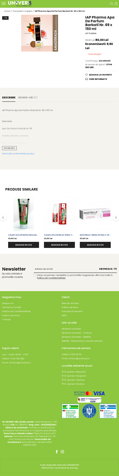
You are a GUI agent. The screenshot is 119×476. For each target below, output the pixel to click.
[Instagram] (62, 452)
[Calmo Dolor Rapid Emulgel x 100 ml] (23, 213)
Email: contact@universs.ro (76, 358)
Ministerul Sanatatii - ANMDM (76, 336)
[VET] (108, 411)
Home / (8, 11)
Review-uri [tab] (28, 97)
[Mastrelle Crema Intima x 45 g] (95, 213)
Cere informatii (98, 79)
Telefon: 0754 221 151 (72, 354)
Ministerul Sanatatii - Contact (77, 332)
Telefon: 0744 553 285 (13, 358)
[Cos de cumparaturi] (116, 4)
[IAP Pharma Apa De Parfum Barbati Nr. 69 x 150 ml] (39, 33)
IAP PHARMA (91, 33)
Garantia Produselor (72, 311)
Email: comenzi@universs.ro (16, 362)
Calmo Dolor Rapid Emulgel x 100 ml (23, 235)
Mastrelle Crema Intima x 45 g (94, 235)
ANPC (64, 315)
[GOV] (89, 411)
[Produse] (4, 4)
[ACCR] (70, 411)
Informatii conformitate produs (18, 153)
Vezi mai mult (9, 148)
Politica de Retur (70, 307)
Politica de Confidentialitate (51, 277)
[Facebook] (56, 452)
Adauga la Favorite (100, 74)
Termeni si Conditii (11, 307)
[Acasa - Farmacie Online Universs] (19, 4)
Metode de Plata (70, 303)
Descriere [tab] (8, 97)
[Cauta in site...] (111, 4)
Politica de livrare (11, 315)
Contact (6, 319)
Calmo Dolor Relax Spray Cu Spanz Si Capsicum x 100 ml (59, 235)
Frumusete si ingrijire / (23, 11)
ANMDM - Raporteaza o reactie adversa (82, 341)
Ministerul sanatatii (71, 328)
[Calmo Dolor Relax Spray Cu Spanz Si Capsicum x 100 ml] (59, 213)
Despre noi (7, 303)
